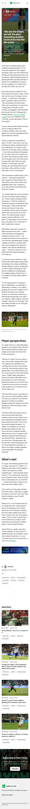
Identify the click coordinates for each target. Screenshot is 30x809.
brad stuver (5, 583)
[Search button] (3, 3)
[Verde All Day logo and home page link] (15, 3)
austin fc (13, 577)
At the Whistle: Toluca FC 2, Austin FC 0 (15, 631)
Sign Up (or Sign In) (7, 795)
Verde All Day (5, 804)
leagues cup (20, 636)
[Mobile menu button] (27, 3)
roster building (5, 708)
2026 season (5, 636)
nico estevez (5, 580)
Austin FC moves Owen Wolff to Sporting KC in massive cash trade (14, 701)
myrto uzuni (13, 580)
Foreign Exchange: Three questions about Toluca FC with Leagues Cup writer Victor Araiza (14, 666)
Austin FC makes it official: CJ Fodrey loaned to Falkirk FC (15, 735)
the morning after (21, 577)
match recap (5, 638)
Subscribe (15, 768)
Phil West (5, 628)
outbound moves (21, 705)
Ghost (24, 803)
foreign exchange (21, 671)
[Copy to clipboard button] (5, 59)
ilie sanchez (21, 580)
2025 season (5, 577)
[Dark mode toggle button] (5, 3)
